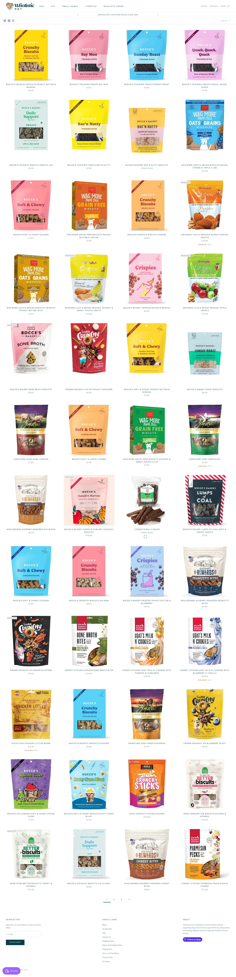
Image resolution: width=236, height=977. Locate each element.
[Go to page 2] (129, 899)
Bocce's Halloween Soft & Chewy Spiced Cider (31, 815)
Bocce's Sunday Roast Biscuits (205, 389)
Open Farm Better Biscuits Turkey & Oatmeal (31, 884)
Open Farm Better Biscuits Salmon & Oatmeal (205, 815)
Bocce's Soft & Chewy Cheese (89, 459)
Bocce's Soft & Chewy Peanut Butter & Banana (147, 390)
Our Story (106, 961)
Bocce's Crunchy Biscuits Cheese (147, 235)
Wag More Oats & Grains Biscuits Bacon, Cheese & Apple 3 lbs (204, 166)
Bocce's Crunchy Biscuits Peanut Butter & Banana (31, 85)
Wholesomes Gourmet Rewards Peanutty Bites (205, 602)
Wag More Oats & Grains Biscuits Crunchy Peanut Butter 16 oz (31, 309)
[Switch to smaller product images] (9, 20)
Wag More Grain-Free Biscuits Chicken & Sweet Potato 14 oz (147, 460)
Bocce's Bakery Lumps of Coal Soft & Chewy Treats (205, 530)
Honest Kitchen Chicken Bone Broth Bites (89, 670)
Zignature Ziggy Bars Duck (204, 459)
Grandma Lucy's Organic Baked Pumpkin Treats (204, 236)
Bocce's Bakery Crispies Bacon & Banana (147, 308)
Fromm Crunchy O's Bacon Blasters (31, 670)
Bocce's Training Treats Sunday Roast (147, 84)
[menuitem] (42, 6)
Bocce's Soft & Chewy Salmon (31, 235)
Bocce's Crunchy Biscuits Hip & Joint (89, 883)
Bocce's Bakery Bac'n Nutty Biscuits (147, 165)
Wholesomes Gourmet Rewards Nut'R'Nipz (31, 529)
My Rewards (107, 929)
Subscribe (15, 942)
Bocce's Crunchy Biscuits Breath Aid (31, 165)
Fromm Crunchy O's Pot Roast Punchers (89, 389)
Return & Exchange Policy (112, 945)
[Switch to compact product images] (13, 20)
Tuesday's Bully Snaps (147, 529)
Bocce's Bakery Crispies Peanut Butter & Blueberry (147, 602)
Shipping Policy (108, 941)
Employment (107, 949)
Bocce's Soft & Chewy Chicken (31, 601)
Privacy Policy (107, 957)
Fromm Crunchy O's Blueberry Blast (205, 743)
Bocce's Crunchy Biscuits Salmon (89, 601)
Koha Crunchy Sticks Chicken (146, 814)
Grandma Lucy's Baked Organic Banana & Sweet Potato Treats (89, 309)
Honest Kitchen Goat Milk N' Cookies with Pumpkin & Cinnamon (146, 671)
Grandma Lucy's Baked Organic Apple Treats (205, 309)
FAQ (104, 933)
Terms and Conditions (110, 953)
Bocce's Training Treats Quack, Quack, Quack (205, 85)
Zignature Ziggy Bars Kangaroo (147, 743)
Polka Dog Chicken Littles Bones (31, 743)
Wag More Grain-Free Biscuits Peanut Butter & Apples (89, 236)
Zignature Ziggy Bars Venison (31, 459)
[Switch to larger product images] (5, 20)
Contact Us (106, 937)
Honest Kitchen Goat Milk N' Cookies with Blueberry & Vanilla (204, 671)
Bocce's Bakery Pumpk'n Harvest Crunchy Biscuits (89, 530)
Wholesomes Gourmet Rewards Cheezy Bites (147, 884)
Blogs (104, 925)
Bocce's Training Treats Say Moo (89, 84)
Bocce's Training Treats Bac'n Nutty (89, 165)
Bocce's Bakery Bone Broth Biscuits (31, 389)
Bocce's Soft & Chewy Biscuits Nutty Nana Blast (89, 815)
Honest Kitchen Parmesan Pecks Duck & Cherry (205, 884)
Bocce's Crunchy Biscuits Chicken (89, 743)
